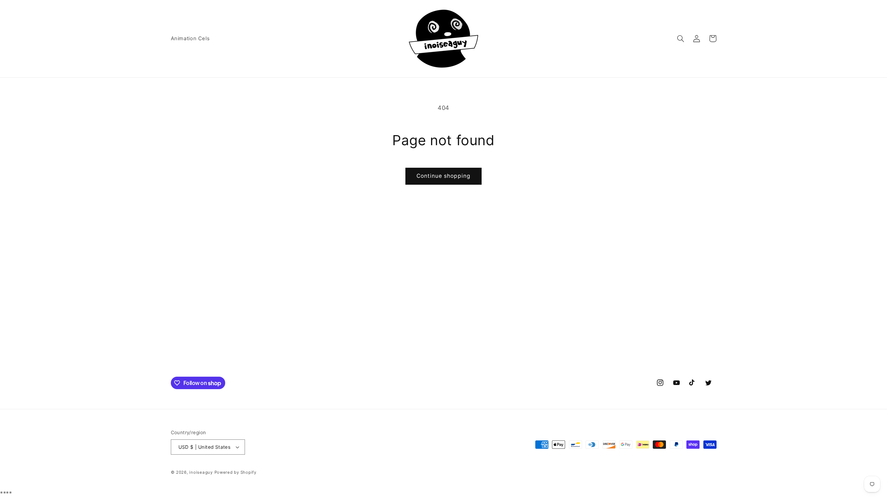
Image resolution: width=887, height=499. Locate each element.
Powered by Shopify (235, 472)
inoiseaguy (200, 472)
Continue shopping (443, 176)
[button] (681, 38)
